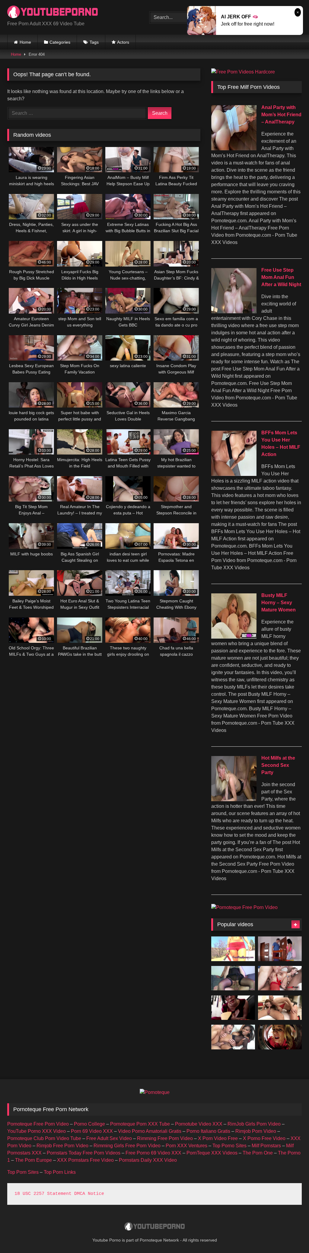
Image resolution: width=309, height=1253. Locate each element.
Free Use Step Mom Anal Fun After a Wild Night (281, 277)
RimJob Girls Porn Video (254, 1123)
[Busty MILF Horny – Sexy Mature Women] (233, 636)
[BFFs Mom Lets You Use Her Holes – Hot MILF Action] (233, 474)
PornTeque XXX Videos (211, 1152)
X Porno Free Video (264, 1138)
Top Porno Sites (229, 1145)
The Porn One (258, 1152)
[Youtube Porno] (69, 12)
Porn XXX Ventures (186, 1145)
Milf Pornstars (266, 1145)
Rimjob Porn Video (255, 1131)
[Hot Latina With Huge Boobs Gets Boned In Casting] (280, 948)
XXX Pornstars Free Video (85, 1160)
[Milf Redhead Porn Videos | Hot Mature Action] (280, 1007)
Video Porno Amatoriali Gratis (149, 1131)
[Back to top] (290, 1235)
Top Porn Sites (23, 1172)
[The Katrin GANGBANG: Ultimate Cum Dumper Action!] (280, 978)
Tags (94, 42)
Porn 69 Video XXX (92, 1131)
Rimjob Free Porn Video (62, 1145)
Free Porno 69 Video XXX (153, 1152)
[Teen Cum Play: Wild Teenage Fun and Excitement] (233, 948)
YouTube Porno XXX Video (36, 1131)
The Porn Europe (33, 1160)
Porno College (89, 1123)
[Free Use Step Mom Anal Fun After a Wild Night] (233, 311)
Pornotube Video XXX (198, 1123)
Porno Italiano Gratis (208, 1131)
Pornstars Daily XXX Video (148, 1160)
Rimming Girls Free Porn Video (127, 1145)
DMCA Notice (89, 1193)
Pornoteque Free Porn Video (38, 1123)
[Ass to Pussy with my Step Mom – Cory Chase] (280, 1037)
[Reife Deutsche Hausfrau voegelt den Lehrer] (233, 978)
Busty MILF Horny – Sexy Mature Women (278, 602)
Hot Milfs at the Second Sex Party (278, 765)
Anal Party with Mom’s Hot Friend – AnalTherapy (281, 114)
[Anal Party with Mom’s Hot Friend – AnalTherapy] (233, 148)
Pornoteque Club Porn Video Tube (44, 1138)
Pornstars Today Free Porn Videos (83, 1152)
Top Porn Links (60, 1172)
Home (25, 42)
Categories (59, 42)
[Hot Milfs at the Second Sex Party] (233, 799)
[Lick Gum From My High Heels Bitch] (233, 1007)
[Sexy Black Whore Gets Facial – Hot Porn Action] (233, 1037)
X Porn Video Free (218, 1138)
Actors (123, 42)
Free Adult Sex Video (109, 1138)
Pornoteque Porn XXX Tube (140, 1123)
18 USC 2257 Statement (43, 1193)
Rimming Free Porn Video (165, 1138)
